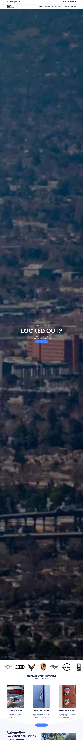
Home (40, 6)
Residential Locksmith (66, 710)
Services (54, 6)
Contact (73, 6)
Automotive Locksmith (14, 710)
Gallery (67, 6)
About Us (47, 6)
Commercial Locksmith (41, 710)
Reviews (60, 6)
